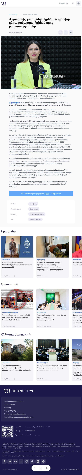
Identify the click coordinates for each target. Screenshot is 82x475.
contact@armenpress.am (33, 435)
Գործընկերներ (10, 411)
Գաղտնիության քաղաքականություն (19, 417)
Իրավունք (33, 204)
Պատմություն (9, 404)
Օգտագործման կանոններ (15, 414)
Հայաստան (34, 209)
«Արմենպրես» (15, 102)
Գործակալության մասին (14, 401)
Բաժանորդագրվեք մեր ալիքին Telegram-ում (43, 194)
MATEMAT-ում (74, 469)
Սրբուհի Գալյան (35, 219)
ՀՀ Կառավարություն (37, 214)
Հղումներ (7, 407)
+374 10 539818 (30, 431)
